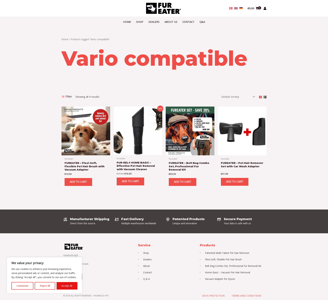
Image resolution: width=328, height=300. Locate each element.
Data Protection (213, 295)
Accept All (67, 285)
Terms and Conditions (246, 295)
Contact (188, 21)
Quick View (86, 152)
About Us (171, 21)
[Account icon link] (264, 8)
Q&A (202, 21)
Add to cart (78, 181)
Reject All (45, 285)
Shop (139, 21)
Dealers (153, 21)
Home (127, 21)
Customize (22, 285)
